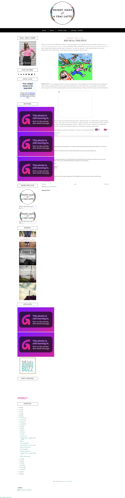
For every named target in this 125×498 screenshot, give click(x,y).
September (22, 424)
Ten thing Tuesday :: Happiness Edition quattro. (28, 438)
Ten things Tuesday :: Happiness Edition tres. (28, 453)
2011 (20, 416)
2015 (20, 407)
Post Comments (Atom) (51, 186)
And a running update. (24, 443)
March (21, 465)
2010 (20, 472)
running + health (77, 30)
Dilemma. (22, 441)
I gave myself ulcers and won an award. (28, 445)
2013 (20, 411)
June (21, 459)
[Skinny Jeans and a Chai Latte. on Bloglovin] (22, 399)
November (22, 420)
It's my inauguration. (24, 449)
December (22, 417)
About (52, 30)
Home (44, 30)
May (21, 461)
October (22, 422)
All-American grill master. (25, 447)
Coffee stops (62, 30)
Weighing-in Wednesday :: (25, 451)
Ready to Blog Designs (66, 481)
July (21, 428)
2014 (20, 409)
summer (55, 135)
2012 (20, 414)
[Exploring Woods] (27, 299)
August (21, 426)
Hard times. (22, 434)
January (22, 469)
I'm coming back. (23, 436)
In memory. (22, 430)
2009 (20, 474)
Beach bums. (22, 432)
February (22, 467)
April (21, 463)
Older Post (106, 184)
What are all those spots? (25, 456)
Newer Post (44, 184)
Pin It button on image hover (6, 497)
